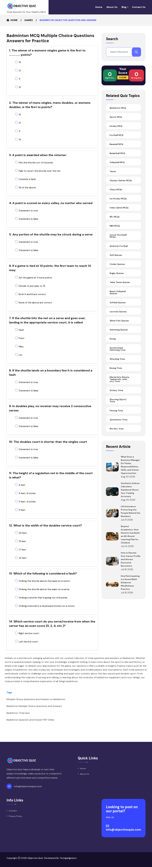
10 (20, 87)
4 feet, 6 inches (27, 493)
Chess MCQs (116, 189)
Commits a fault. (27, 179)
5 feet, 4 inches (27, 501)
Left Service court (28, 641)
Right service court (29, 633)
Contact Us (138, 7)
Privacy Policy (15, 816)
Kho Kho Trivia (117, 428)
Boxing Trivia (116, 368)
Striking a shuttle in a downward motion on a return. (47, 605)
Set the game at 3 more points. (35, 277)
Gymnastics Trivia (118, 419)
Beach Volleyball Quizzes (118, 292)
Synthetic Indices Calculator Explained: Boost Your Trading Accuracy (130, 490)
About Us (111, 7)
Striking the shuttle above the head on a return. (44, 581)
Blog (124, 7)
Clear (122, 77)
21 (20, 70)
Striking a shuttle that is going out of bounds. (43, 597)
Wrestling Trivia (117, 359)
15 (20, 62)
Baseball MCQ (116, 144)
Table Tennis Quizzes (120, 282)
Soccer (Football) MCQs (118, 236)
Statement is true (28, 210)
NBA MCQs (115, 225)
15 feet (22, 541)
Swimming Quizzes (119, 329)
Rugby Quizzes (117, 273)
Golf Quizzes (116, 255)
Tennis (113, 171)
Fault (21, 329)
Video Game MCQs (119, 207)
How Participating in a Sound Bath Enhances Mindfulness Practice (130, 582)
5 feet (22, 509)
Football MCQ (116, 135)
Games (28, 20)
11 (19, 78)
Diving (113, 338)
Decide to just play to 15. (32, 285)
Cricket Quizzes (117, 264)
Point (21, 338)
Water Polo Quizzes (119, 320)
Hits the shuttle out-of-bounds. (36, 162)
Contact (13, 810)
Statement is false (28, 218)
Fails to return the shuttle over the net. (40, 170)
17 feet (22, 549)
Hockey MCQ (116, 126)
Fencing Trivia (116, 410)
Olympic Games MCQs (121, 180)
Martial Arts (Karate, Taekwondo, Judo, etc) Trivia (120, 379)
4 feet (22, 484)
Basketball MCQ (117, 153)
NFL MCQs (115, 216)
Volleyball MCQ (117, 162)
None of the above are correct (35, 302)
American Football (119, 246)
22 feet (22, 557)
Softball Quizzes (118, 302)
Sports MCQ (116, 117)
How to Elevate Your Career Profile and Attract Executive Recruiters (130, 559)
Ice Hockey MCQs (118, 198)
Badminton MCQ (118, 108)
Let (20, 354)
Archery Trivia (116, 390)
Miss (21, 346)
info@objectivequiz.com (28, 786)
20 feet (23, 532)
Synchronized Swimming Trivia (117, 348)
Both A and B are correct (32, 294)
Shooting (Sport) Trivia (118, 400)
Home (98, 7)
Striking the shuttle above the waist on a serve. (44, 589)
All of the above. (27, 187)
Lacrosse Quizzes (118, 311)
